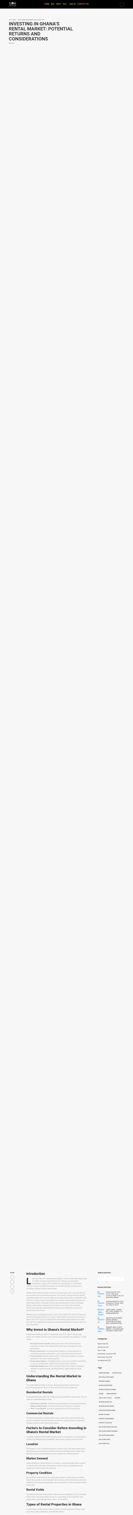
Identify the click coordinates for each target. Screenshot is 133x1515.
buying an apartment (105, 1385)
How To (100, 1350)
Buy (53, 4)
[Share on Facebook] (12, 1277)
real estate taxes (104, 1439)
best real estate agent (106, 1377)
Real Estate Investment (105, 1354)
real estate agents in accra (108, 1427)
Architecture (102, 1347)
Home (46, 4)
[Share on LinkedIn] (12, 1291)
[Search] (121, 1278)
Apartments (102, 1344)
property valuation (105, 1422)
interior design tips (105, 1402)
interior (117, 1398)
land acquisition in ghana (107, 1410)
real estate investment (106, 1435)
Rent (58, 4)
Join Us (72, 4)
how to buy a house (105, 1398)
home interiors (111, 1393)
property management (106, 1418)
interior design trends (106, 1406)
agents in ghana (104, 1373)
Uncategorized (103, 1360)
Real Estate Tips (103, 1357)
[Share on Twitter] (12, 1282)
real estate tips (104, 1443)
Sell (65, 4)
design (101, 1393)
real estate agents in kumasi (108, 1431)
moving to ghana (104, 1414)
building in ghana (104, 1381)
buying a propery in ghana (107, 1389)
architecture (116, 1373)
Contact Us (83, 4)
